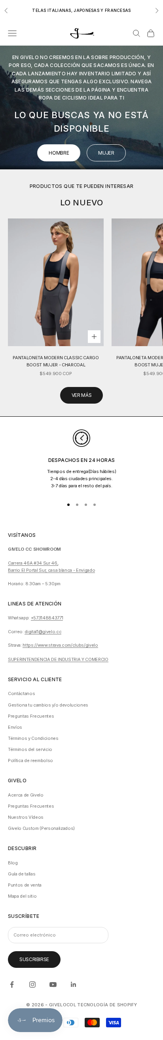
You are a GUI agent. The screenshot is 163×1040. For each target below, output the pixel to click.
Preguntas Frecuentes (31, 716)
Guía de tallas (21, 874)
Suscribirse (34, 959)
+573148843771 (47, 618)
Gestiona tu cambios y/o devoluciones (48, 705)
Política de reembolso (30, 760)
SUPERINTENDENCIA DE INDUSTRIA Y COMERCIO (58, 659)
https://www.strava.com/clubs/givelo (60, 645)
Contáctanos (21, 693)
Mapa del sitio (22, 896)
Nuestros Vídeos (26, 817)
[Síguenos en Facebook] (12, 984)
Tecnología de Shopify (107, 1004)
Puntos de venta (25, 885)
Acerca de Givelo (26, 795)
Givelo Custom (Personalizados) (41, 828)
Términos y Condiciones (33, 738)
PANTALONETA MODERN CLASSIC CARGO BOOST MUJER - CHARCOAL (56, 361)
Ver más (81, 395)
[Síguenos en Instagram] (32, 984)
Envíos (15, 727)
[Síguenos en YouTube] (53, 984)
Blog (13, 863)
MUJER (106, 153)
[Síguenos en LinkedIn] (74, 984)
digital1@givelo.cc (43, 631)
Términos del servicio (30, 749)
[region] (81, 460)
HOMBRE (59, 153)
